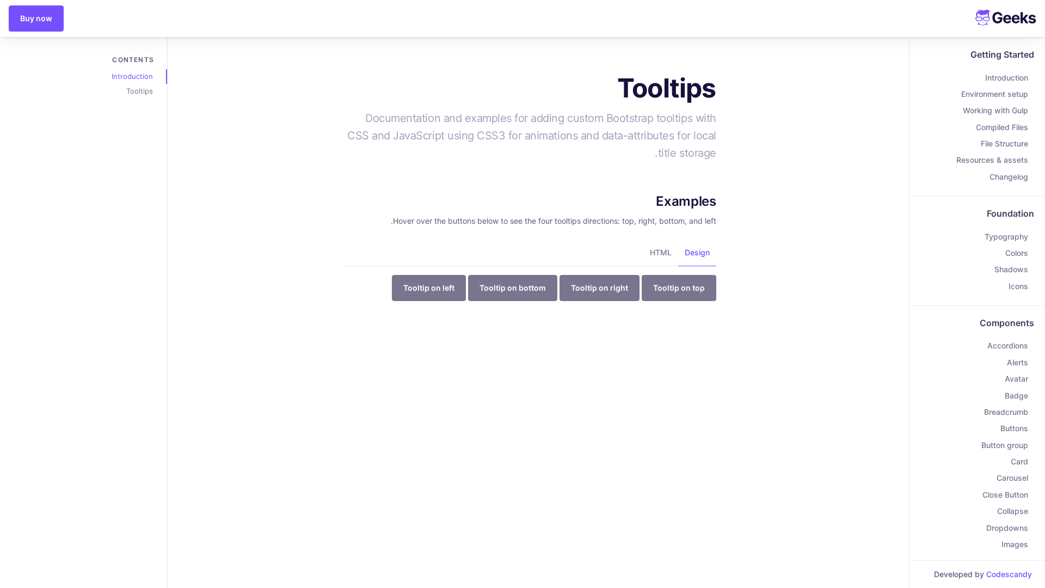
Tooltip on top (679, 287)
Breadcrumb (1006, 411)
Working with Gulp (995, 110)
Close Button (1005, 494)
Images (1014, 544)
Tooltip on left (428, 287)
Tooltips (139, 91)
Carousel (1012, 477)
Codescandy (1009, 574)
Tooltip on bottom (513, 287)
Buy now (36, 18)
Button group (1004, 445)
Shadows (1011, 269)
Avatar (1016, 378)
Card (1019, 461)
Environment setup (994, 94)
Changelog (1008, 176)
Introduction (1006, 77)
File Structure (1004, 143)
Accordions (1007, 345)
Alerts (1017, 362)
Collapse (1012, 511)
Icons (1018, 286)
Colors (1016, 253)
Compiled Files (1002, 127)
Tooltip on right (599, 287)
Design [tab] (697, 252)
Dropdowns (1007, 527)
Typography (1006, 236)
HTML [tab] (661, 252)
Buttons (1014, 428)
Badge (1016, 395)
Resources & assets (992, 159)
